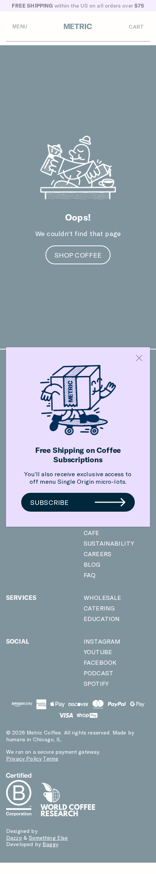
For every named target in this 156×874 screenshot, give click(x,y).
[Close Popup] (139, 358)
